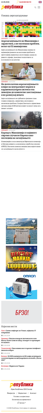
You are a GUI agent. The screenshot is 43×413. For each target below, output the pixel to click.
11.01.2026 (12, 38)
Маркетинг (22, 393)
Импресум (11, 393)
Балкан (4, 356)
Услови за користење (21, 396)
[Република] (12, 7)
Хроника (4, 338)
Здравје (4, 38)
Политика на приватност (21, 399)
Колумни (4, 366)
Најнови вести (9, 326)
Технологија (6, 348)
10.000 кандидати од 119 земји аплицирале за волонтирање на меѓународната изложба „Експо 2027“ (21, 358)
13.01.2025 (12, 82)
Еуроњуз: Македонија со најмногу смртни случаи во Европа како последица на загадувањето (19, 135)
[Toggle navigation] (39, 7)
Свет (3, 330)
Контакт (33, 393)
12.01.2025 (12, 130)
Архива (22, 403)
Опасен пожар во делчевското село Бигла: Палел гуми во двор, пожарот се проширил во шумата (20, 340)
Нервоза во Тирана (16, 366)
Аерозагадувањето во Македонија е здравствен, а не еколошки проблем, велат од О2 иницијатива (20, 44)
